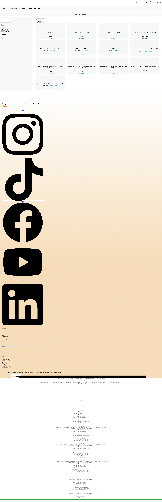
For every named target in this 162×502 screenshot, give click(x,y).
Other (3, 38)
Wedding (4, 37)
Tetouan (10, 33)
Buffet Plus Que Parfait (85, 50)
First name (9, 375)
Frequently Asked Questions (6, 342)
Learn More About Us (22, 8)
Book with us (4, 106)
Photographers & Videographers (6, 366)
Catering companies (4, 357)
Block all (81, 390)
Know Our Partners (13, 8)
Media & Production (5, 30)
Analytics (81, 405)
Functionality (81, 400)
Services (3, 335)
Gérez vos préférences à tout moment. (99, 378)
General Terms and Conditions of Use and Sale (9, 347)
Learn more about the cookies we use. (115, 382)
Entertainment (4, 362)
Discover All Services (4, 8)
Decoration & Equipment (6, 29)
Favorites (3, 332)
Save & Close (81, 497)
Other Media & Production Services (6, 365)
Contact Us (30, 8)
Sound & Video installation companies (6, 367)
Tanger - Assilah (4, 33)
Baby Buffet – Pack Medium (81, 48)
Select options (81, 54)
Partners (3, 334)
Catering (3, 28)
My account (3, 333)
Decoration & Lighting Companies (6, 360)
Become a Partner (37, 8)
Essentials (81, 395)
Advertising (81, 410)
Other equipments (4, 361)
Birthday (3, 36)
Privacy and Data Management (6, 351)
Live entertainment (4, 363)
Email (9, 377)
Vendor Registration (5, 336)
